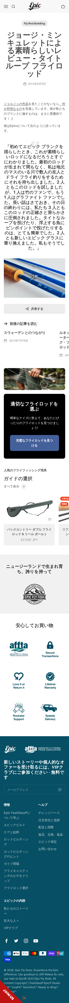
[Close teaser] (24, 998)
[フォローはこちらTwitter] (16, 940)
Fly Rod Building (34, 23)
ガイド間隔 (11, 864)
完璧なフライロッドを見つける (34, 442)
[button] (11, 991)
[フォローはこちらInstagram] (26, 940)
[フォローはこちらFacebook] (6, 940)
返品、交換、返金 (50, 834)
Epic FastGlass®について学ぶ (17, 815)
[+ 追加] (49, 519)
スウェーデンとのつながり (24, 333)
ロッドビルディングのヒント (16, 854)
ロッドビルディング (16, 841)
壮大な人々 (11, 920)
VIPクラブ (11, 928)
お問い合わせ (47, 849)
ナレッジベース (49, 813)
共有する (37, 309)
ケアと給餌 (11, 832)
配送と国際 (46, 827)
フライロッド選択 (16, 888)
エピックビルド (14, 825)
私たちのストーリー (16, 911)
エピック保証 (47, 841)
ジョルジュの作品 (16, 104)
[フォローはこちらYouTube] (35, 940)
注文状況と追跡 (49, 820)
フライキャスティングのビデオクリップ (16, 875)
